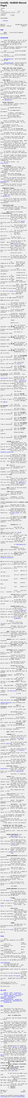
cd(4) (11, 929)
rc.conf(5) (21, 750)
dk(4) (13, 843)
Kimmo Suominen (4, 1096)
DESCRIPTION (4, 37)
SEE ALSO (3, 990)
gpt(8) (23, 221)
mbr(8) (11, 975)
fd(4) (7, 900)
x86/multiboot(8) (6, 702)
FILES (2, 936)
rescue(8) (4, 996)
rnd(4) (22, 738)
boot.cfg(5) (4, 163)
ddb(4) (5, 401)
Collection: (3, 13)
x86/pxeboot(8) (8, 62)
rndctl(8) (9, 743)
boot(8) (5, 20)
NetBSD (21, 1095)
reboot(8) (18, 995)
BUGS (2, 1006)
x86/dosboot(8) (8, 59)
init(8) (19, 363)
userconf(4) (4, 378)
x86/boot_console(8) (7, 452)
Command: (3, 8)
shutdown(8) (11, 996)
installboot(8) (5, 962)
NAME (2, 29)
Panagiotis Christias (21, 1096)
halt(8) (20, 994)
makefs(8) (22, 482)
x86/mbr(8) (8, 99)
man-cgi (13, 1096)
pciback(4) (23, 610)
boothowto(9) (5, 181)
